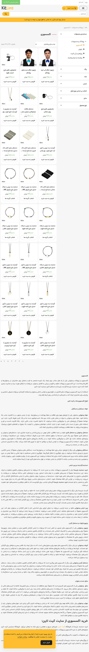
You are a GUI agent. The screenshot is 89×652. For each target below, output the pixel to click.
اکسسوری (79, 45)
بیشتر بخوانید (22, 637)
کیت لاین (62, 627)
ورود (86, 2)
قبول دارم (46, 642)
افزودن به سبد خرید (47, 82)
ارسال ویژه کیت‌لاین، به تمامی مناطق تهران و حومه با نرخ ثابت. (44, 20)
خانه (86, 28)
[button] (83, 8)
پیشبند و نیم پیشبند (75, 58)
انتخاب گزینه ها (29, 198)
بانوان (80, 49)
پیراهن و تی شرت (76, 53)
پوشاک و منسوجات (77, 28)
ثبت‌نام (81, 2)
